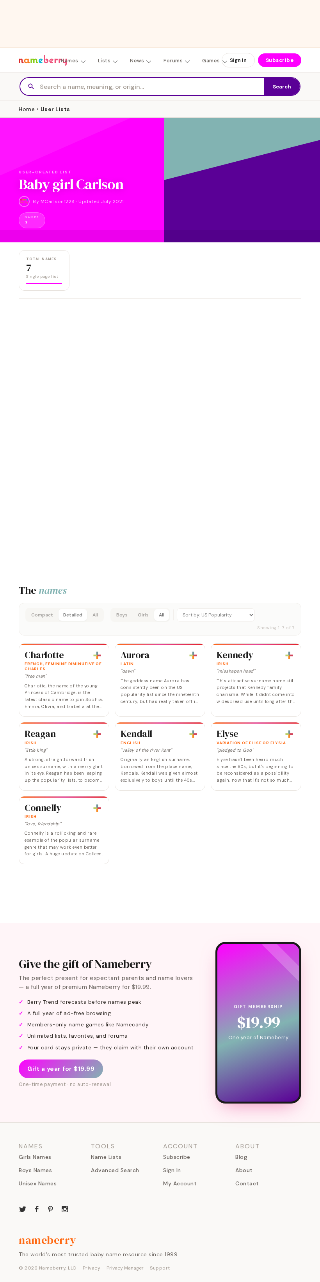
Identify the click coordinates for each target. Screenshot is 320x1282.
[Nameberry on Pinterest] (51, 1208)
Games (211, 60)
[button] (160, 619)
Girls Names (35, 1156)
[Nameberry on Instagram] (65, 1208)
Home (27, 109)
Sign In (238, 60)
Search (282, 86)
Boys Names (35, 1170)
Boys (122, 615)
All (95, 615)
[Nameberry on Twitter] (23, 1208)
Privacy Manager (125, 1268)
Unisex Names (38, 1183)
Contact (247, 1183)
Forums (173, 60)
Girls (143, 615)
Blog (241, 1156)
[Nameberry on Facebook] (37, 1208)
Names (69, 60)
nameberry (47, 1240)
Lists (104, 60)
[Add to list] (97, 655)
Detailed (72, 615)
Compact (42, 615)
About (244, 1170)
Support (160, 1268)
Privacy (92, 1268)
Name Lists (106, 1156)
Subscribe (280, 60)
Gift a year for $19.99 (60, 1069)
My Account (180, 1183)
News (137, 60)
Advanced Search (115, 1170)
